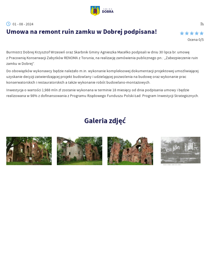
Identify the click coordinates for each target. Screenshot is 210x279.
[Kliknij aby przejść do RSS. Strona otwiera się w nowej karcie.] (202, 24)
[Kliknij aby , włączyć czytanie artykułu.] (9, 44)
